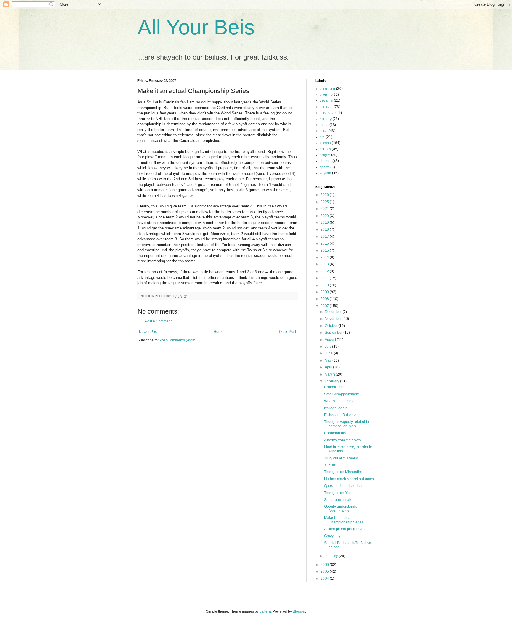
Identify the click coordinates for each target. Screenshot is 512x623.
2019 (325, 223)
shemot (326, 161)
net (322, 137)
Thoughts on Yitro (338, 493)
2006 (325, 565)
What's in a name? (339, 401)
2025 (325, 202)
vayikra (325, 173)
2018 (325, 229)
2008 (325, 299)
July (328, 346)
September (334, 332)
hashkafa (327, 113)
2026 (325, 195)
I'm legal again (336, 408)
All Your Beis (196, 27)
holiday (326, 119)
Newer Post (148, 332)
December (334, 312)
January (332, 556)
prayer (325, 155)
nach (324, 131)
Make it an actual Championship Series (344, 520)
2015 (325, 250)
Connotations (335, 433)
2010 (325, 285)
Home (218, 332)
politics (325, 149)
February (332, 381)
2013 (325, 264)
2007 (325, 306)
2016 (325, 243)
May (328, 360)
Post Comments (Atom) (177, 340)
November (334, 319)
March (330, 374)
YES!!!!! (330, 465)
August (331, 340)
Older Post (287, 332)
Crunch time (334, 387)
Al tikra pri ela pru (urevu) (344, 529)
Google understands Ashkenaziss (340, 508)
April (329, 367)
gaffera (265, 611)
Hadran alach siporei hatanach (349, 479)
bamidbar (327, 89)
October (331, 326)
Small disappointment (341, 394)
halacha (326, 107)
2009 (325, 292)
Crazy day (332, 536)
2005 (325, 571)
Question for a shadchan (344, 486)
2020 (325, 216)
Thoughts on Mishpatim (343, 472)
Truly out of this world (341, 458)
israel (324, 125)
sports (324, 167)
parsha (325, 143)
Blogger (299, 611)
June (329, 353)
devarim (326, 100)
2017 (325, 236)
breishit (326, 94)
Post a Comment (158, 321)
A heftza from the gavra (342, 440)
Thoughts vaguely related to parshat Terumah (346, 424)
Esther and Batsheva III (342, 415)
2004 (325, 578)
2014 (325, 257)
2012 (325, 271)
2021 (325, 209)
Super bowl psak (337, 500)
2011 (325, 278)
